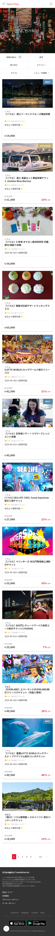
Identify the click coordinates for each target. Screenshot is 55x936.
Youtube (34, 912)
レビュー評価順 (40, 73)
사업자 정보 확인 (35, 881)
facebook (14, 912)
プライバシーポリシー (10, 899)
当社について (7, 892)
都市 (41, 57)
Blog (42, 912)
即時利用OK (11, 57)
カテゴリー (41, 65)
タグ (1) (14, 73)
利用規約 (5, 896)
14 (40, 856)
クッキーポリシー (9, 903)
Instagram (25, 912)
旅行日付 (13, 65)
